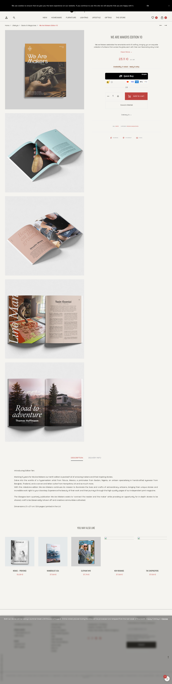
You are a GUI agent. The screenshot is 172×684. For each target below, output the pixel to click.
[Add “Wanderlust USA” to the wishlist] (64, 540)
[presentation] (39, 551)
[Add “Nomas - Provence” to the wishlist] (31, 540)
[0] (152, 17)
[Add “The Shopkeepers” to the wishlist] (164, 540)
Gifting (108, 18)
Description (77, 458)
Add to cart (138, 96)
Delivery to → (126, 115)
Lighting (84, 18)
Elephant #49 (86, 570)
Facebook (115, 137)
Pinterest (129, 137)
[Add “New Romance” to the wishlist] (131, 540)
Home (7, 25)
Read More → (126, 52)
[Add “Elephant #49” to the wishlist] (97, 540)
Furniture (71, 18)
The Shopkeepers (152, 570)
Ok (148, 6)
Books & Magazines (28, 25)
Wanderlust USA (53, 570)
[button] (108, 96)
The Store (120, 18)
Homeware (56, 18)
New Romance (119, 570)
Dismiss (165, 619)
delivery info (94, 458)
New (45, 18)
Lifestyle (96, 18)
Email (141, 137)
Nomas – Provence (19, 570)
